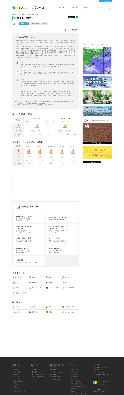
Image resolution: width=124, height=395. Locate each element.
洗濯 (33, 307)
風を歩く (72, 391)
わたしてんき (73, 372)
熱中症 (51, 282)
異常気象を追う (74, 388)
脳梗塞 (51, 277)
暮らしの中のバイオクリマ (77, 393)
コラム (100, 8)
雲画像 (15, 384)
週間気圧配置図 (17, 381)
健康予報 (74, 8)
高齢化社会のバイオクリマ (77, 384)
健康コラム (73, 379)
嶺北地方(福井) (24, 23)
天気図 (86, 45)
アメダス (15, 379)
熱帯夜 (51, 312)
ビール (70, 312)
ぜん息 (67, 277)
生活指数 (34, 372)
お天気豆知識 (73, 376)
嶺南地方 (44, 23)
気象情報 (61, 8)
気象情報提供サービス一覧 (101, 374)
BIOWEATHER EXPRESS (77, 374)
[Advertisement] (62, 183)
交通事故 (34, 312)
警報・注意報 (16, 372)
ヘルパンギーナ (36, 287)
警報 (102, 45)
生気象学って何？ (55, 369)
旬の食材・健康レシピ (38, 374)
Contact (105, 1)
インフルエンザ (53, 287)
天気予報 (15, 369)
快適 (50, 307)
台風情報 (15, 374)
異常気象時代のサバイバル (77, 386)
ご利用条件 (96, 365)
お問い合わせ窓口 (98, 372)
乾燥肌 (21, 293)
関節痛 (17, 282)
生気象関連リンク (55, 379)
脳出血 (34, 277)
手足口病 (18, 287)
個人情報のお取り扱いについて (102, 367)
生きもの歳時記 (74, 381)
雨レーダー (16, 376)
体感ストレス (69, 307)
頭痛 (70, 287)
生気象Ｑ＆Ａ (54, 374)
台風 (92, 45)
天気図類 (15, 388)
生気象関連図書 (55, 376)
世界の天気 (16, 386)
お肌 (16, 307)
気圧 (108, 45)
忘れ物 (17, 312)
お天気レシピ (73, 369)
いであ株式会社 (99, 389)
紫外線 (34, 282)
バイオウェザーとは (56, 372)
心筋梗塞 (18, 277)
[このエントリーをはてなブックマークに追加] (77, 17)
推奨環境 (96, 369)
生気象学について (87, 8)
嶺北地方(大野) (35, 23)
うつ (66, 282)
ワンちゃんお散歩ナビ (38, 376)
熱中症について (30, 207)
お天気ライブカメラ (18, 391)
